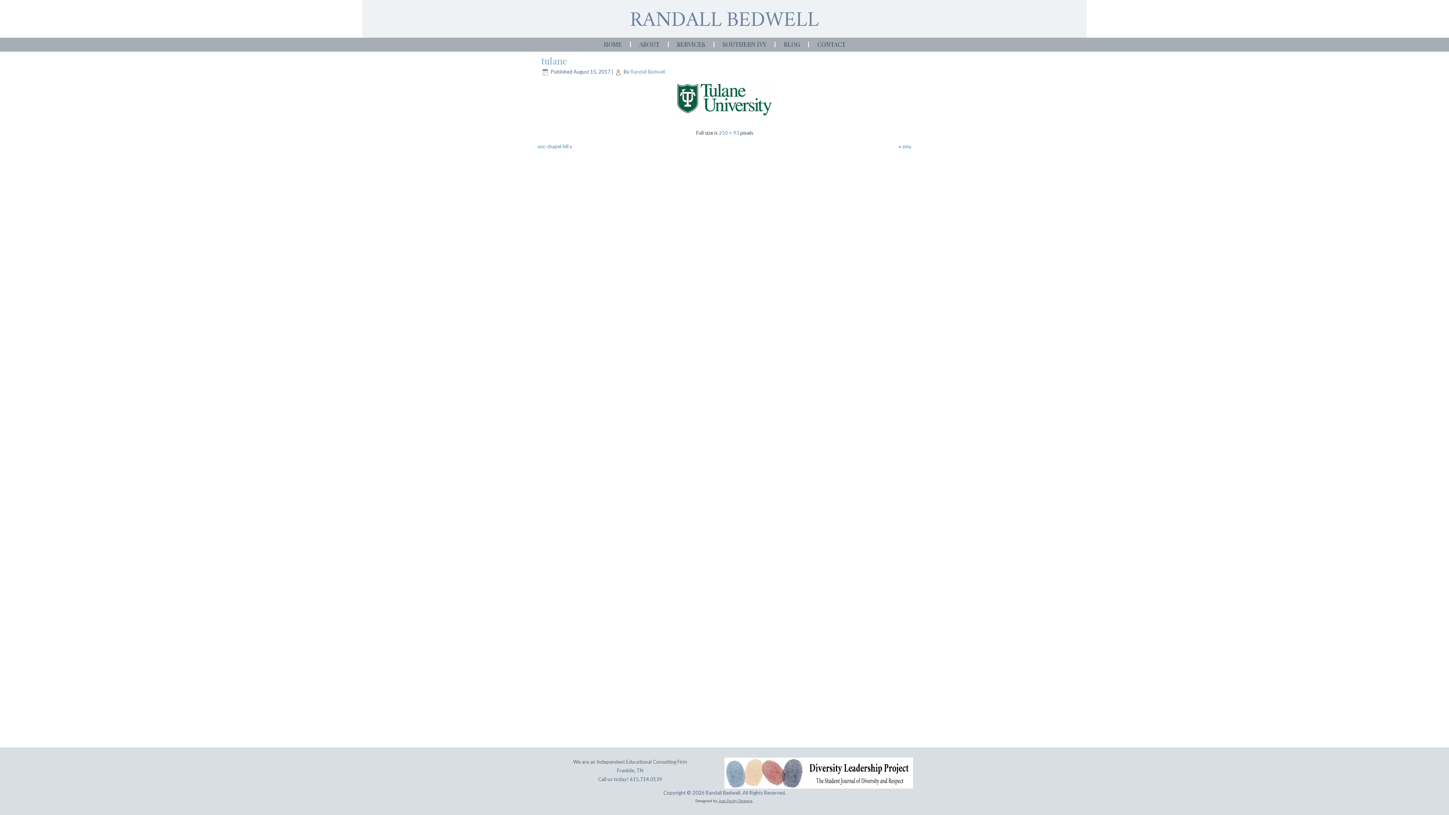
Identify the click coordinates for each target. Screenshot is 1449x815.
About (649, 44)
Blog (792, 44)
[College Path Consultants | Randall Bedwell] (724, 19)
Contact (831, 44)
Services (691, 44)
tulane (554, 61)
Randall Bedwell (648, 72)
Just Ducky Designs (735, 801)
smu (906, 146)
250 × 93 (729, 133)
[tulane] (724, 120)
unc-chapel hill (553, 146)
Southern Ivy (744, 44)
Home (613, 44)
